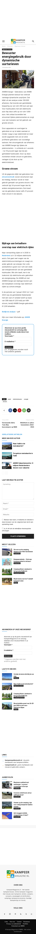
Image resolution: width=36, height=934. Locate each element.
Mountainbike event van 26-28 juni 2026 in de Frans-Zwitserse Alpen (23, 705)
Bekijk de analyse (9, 312)
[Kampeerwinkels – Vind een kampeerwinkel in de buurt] (7, 561)
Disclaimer (26, 922)
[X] (15, 410)
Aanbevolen (17, 553)
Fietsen (16, 709)
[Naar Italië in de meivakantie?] (7, 445)
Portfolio (25, 924)
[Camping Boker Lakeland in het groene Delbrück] (7, 571)
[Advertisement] (18, 19)
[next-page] (6, 473)
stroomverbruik (8, 177)
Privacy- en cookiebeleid (13, 924)
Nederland (6, 255)
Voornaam (9, 336)
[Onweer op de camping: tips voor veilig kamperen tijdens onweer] (7, 805)
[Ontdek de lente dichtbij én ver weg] (7, 676)
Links (6, 922)
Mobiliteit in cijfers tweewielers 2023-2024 (27, 425)
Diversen (10, 46)
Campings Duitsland (19, 573)
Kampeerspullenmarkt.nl (13, 760)
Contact (19, 922)
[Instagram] (10, 914)
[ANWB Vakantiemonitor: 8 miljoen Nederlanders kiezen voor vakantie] (7, 465)
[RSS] (21, 914)
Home (4, 46)
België (15, 582)
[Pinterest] (20, 410)
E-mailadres (10, 341)
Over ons (12, 922)
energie (26, 399)
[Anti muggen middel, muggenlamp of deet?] (7, 815)
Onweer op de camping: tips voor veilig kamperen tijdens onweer (23, 804)
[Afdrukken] (29, 410)
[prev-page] (3, 473)
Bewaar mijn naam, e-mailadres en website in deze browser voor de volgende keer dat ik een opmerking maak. (18, 522)
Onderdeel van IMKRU (18, 926)
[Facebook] (10, 410)
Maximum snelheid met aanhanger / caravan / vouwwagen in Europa (21, 784)
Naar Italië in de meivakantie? (23, 684)
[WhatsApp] (24, 410)
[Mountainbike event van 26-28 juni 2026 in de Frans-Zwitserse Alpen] (7, 706)
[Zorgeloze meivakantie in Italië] (7, 455)
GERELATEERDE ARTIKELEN (12, 434)
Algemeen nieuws (20, 46)
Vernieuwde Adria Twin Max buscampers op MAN (9, 425)
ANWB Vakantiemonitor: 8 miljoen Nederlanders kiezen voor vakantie (23, 465)
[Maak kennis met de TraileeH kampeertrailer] (7, 581)
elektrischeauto (17, 399)
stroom (5, 401)
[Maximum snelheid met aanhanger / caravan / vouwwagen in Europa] (7, 784)
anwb (9, 399)
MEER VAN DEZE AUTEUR (11, 438)
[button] (3, 41)
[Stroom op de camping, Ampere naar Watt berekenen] (7, 552)
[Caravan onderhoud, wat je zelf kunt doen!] (7, 795)
